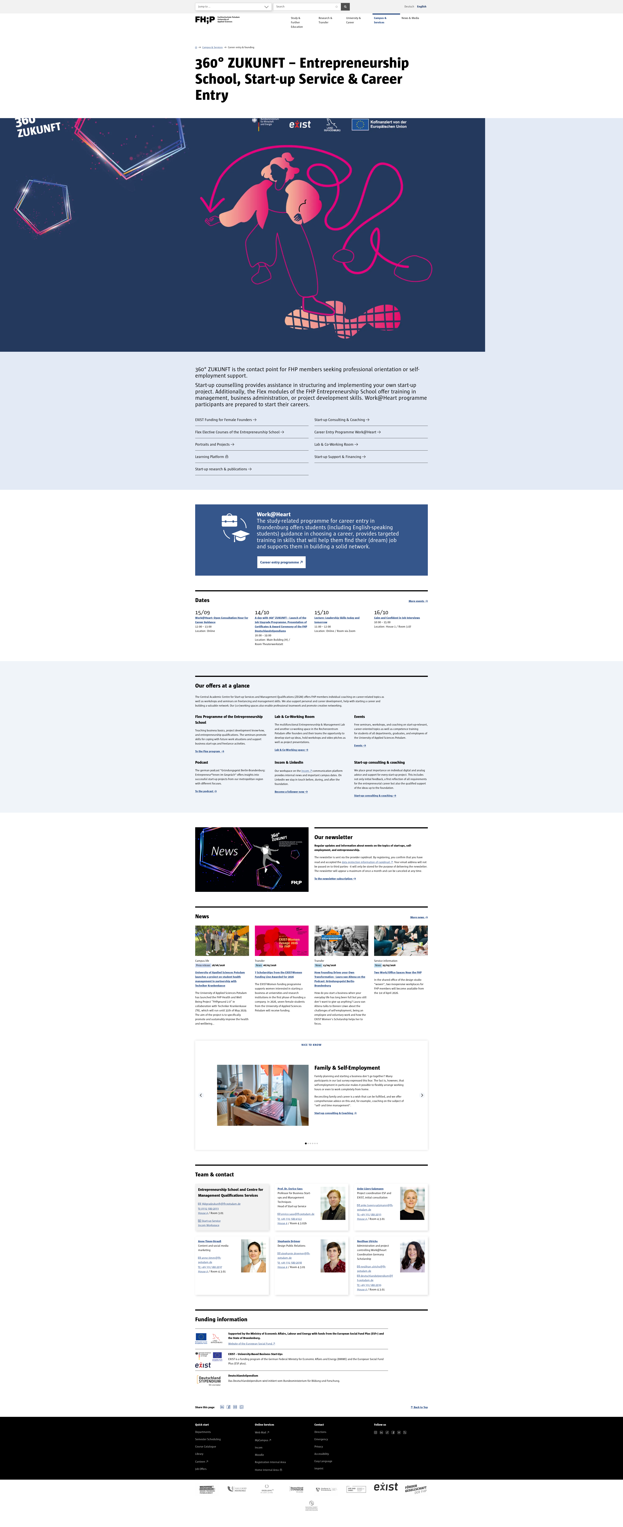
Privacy (318, 1446)
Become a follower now (289, 791)
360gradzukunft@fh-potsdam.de (221, 1204)
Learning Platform (209, 457)
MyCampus (261, 1440)
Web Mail (260, 1432)
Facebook (228, 1406)
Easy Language (323, 1461)
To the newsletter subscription (333, 878)
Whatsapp (241, 1406)
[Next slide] (422, 1095)
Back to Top (421, 1407)
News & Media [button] (410, 18)
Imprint (318, 1468)
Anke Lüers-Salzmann (370, 1188)
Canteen (200, 1461)
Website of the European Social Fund (250, 1343)
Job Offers (201, 1469)
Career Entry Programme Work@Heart (345, 432)
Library (199, 1454)
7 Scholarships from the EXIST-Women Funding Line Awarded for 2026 (278, 974)
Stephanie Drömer (289, 1241)
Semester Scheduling (208, 1439)
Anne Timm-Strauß (209, 1241)
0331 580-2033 (210, 1208)
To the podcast (204, 791)
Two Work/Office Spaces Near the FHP (398, 972)
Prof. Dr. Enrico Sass (290, 1188)
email (235, 1406)
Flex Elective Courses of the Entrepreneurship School (237, 432)
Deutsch (409, 6)
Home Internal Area (267, 1470)
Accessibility (321, 1454)
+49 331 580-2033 (370, 1214)
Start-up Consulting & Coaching (339, 420)
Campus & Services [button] (380, 20)
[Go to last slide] (201, 1095)
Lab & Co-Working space (290, 750)
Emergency (321, 1439)
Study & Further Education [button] (297, 22)
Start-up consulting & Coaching (333, 1113)
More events (416, 601)
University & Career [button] (353, 20)
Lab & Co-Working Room (334, 444)
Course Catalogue (205, 1446)
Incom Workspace (208, 1225)
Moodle (259, 1455)
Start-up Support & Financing (337, 457)
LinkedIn (222, 1406)
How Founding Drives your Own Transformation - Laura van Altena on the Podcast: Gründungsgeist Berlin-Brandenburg (339, 979)
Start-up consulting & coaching (373, 795)
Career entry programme (279, 562)
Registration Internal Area (270, 1462)
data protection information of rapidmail (366, 862)
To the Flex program (208, 751)
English (421, 6)
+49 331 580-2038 (291, 1262)
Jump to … (204, 6)
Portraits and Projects (212, 444)
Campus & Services (212, 47)
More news (417, 917)
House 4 (203, 1213)
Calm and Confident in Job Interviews (397, 618)
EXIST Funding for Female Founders (223, 420)
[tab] (306, 1143)
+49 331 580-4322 (291, 1219)
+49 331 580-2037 (211, 1267)
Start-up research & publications (221, 469)
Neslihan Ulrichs (367, 1241)
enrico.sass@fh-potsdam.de (297, 1214)
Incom (305, 771)
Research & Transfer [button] (325, 20)
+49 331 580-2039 (370, 1285)
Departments (203, 1432)
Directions (320, 1432)
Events (358, 745)
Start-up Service (211, 1221)
